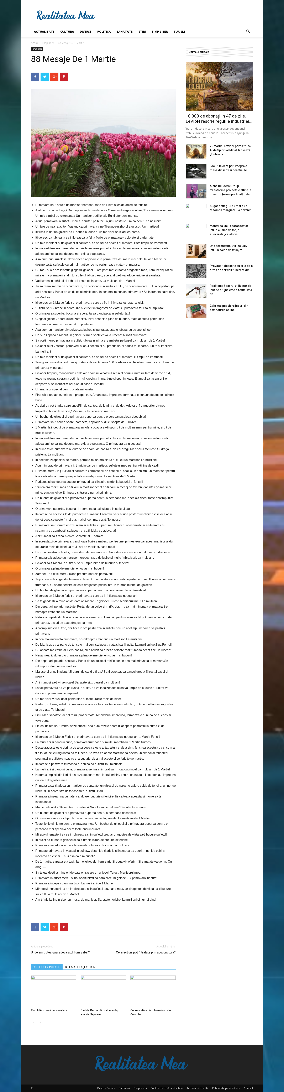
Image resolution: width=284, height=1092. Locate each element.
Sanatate (125, 31)
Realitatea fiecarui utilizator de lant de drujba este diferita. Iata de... (231, 290)
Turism (179, 31)
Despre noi (140, 1088)
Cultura (67, 31)
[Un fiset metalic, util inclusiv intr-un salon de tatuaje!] (196, 251)
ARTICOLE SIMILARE (46, 967)
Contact (248, 1088)
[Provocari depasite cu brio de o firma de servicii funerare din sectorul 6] (196, 271)
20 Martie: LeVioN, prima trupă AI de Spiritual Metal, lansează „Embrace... (230, 150)
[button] (248, 32)
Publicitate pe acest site (226, 1088)
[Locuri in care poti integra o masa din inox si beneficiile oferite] (196, 171)
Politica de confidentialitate (167, 1088)
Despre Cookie (106, 1088)
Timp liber (160, 31)
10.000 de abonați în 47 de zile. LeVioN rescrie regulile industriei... (219, 119)
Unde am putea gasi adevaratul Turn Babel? (60, 952)
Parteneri (124, 1088)
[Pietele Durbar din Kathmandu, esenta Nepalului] (103, 991)
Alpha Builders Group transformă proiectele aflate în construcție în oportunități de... (231, 190)
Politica (104, 31)
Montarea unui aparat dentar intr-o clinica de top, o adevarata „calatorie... (229, 230)
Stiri (142, 31)
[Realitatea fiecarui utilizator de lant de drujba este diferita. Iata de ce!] (196, 291)
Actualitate (44, 31)
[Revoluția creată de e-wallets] (53, 991)
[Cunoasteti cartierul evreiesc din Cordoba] (153, 991)
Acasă (34, 43)
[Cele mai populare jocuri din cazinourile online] (196, 311)
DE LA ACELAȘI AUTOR (80, 967)
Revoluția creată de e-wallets (49, 1010)
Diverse (85, 31)
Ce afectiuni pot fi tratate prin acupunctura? (146, 952)
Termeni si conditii (197, 1088)
